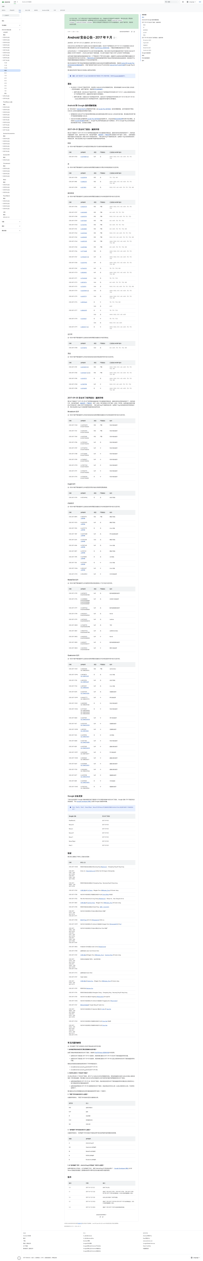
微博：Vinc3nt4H (104, 907)
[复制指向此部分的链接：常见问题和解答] (82, 1043)
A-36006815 (84, 212)
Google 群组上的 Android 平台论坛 (92, 1246)
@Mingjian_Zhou (105, 890)
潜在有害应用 (118, 119)
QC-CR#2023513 (85, 765)
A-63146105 (84, 367)
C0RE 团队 (83, 890)
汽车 (55, 10)
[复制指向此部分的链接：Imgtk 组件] (77, 484)
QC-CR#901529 (85, 676)
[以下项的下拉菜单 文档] (18, 2)
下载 (24, 1241)
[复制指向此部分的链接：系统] (72, 354)
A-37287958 (84, 384)
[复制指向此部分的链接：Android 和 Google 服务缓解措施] (98, 106)
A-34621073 (84, 206)
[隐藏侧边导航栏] (19, 1258)
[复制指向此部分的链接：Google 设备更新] (84, 796)
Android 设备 (45, 10)
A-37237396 (84, 224)
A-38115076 (84, 282)
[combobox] (172, 1)
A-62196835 (84, 156)
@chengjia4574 (114, 924)
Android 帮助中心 (147, 1235)
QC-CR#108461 (85, 731)
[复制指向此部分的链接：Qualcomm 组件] (81, 655)
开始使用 (12, 10)
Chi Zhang (89, 890)
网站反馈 (54, 1257)
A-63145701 (84, 378)
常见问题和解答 (98, 89)
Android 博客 (86, 1241)
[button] (9, 25)
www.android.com (147, 1241)
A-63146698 (84, 388)
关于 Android (26, 1257)
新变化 (3, 10)
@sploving (103, 867)
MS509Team (83, 920)
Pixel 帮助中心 (146, 1238)
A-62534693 (84, 237)
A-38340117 (84, 327)
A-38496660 (84, 302)
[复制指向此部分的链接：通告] (73, 84)
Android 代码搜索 (26, 2)
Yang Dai (108, 1009)
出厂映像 (25, 1246)
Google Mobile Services (149, 1243)
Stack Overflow (147, 1246)
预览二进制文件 (27, 1243)
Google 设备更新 (118, 76)
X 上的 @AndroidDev (88, 1238)
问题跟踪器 (146, 1248)
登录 (200, 2)
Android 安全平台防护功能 (117, 65)
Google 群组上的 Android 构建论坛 (92, 1248)
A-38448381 (84, 229)
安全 (20, 10)
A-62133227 (84, 318)
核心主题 (27, 10)
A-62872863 (84, 247)
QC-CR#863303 (85, 687)
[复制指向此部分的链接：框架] (72, 143)
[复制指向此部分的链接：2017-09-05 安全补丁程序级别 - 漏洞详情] (104, 398)
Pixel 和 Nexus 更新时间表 (102, 48)
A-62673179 (84, 296)
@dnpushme (100, 996)
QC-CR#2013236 (85, 693)
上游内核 (83, 518)
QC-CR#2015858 (85, 742)
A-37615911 (83, 286)
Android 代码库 (27, 1235)
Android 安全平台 (82, 109)
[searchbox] (10, 15)
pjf (120, 924)
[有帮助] (132, 31)
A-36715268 (84, 220)
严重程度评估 (90, 58)
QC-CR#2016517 (85, 736)
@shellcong (102, 898)
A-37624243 (84, 278)
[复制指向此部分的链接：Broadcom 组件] (80, 412)
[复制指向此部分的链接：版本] (73, 1177)
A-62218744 (84, 177)
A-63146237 (84, 372)
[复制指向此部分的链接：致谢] (73, 853)
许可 (42, 1257)
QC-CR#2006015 (85, 748)
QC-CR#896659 (85, 682)
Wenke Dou (90, 981)
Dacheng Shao (91, 903)
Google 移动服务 (80, 121)
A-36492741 (84, 216)
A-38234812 (84, 272)
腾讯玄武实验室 (84, 1005)
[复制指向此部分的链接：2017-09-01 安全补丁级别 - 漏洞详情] (100, 129)
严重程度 (107, 135)
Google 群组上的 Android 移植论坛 (92, 1251)
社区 (32, 1257)
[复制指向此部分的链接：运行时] (74, 334)
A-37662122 (84, 268)
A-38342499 (84, 310)
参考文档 (62, 10)
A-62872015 (84, 241)
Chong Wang (105, 894)
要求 (24, 1238)
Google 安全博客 (87, 1243)
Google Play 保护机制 (104, 109)
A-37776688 (84, 251)
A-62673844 (84, 290)
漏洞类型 (100, 135)
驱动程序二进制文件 (28, 1248)
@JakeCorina (102, 946)
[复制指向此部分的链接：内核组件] (75, 503)
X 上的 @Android (87, 1235)
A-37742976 (84, 347)
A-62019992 (84, 262)
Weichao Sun (89, 988)
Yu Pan (103, 1009)
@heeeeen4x (95, 920)
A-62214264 (84, 233)
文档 (15, 2)
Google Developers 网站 (84, 801)
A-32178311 (83, 187)
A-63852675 (84, 181)
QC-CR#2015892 (85, 782)
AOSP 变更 (73, 24)
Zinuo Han (104, 1021)
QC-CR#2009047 (85, 776)
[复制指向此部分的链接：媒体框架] (75, 193)
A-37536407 (84, 257)
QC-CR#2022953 (85, 725)
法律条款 (37, 1257)
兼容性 (36, 10)
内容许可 (80, 1223)
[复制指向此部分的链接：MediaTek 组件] (80, 580)
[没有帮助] (134, 31)
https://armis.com (90, 871)
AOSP (69, 31)
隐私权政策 (48, 1257)
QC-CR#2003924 (85, 719)
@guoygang (114, 1001)
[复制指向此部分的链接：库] (70, 164)
